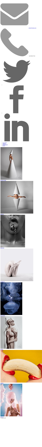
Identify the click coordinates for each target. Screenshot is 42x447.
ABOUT (4, 143)
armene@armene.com (32, 27)
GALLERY (5, 142)
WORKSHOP (5, 144)
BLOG (4, 145)
